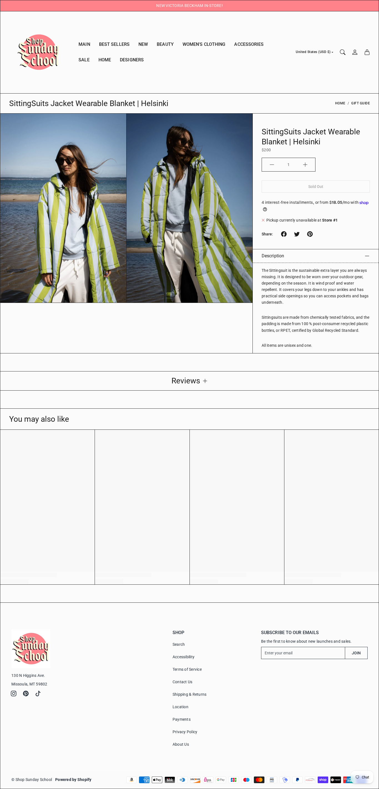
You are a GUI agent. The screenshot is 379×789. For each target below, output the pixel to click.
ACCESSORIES (249, 44)
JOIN (356, 653)
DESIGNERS (132, 59)
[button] (284, 234)
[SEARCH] (343, 52)
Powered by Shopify (73, 779)
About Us (181, 744)
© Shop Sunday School (31, 779)
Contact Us (183, 682)
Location (180, 707)
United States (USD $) (313, 52)
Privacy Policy (185, 732)
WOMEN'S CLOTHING (204, 44)
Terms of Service (187, 669)
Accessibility (183, 657)
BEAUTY (165, 44)
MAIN (84, 44)
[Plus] (305, 164)
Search (179, 644)
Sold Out (316, 186)
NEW (143, 44)
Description (273, 255)
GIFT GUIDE (360, 103)
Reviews (185, 380)
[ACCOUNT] (355, 52)
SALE (84, 59)
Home (340, 103)
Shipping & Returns (190, 694)
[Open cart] (367, 52)
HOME (104, 59)
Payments (182, 719)
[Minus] (272, 164)
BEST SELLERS (114, 44)
